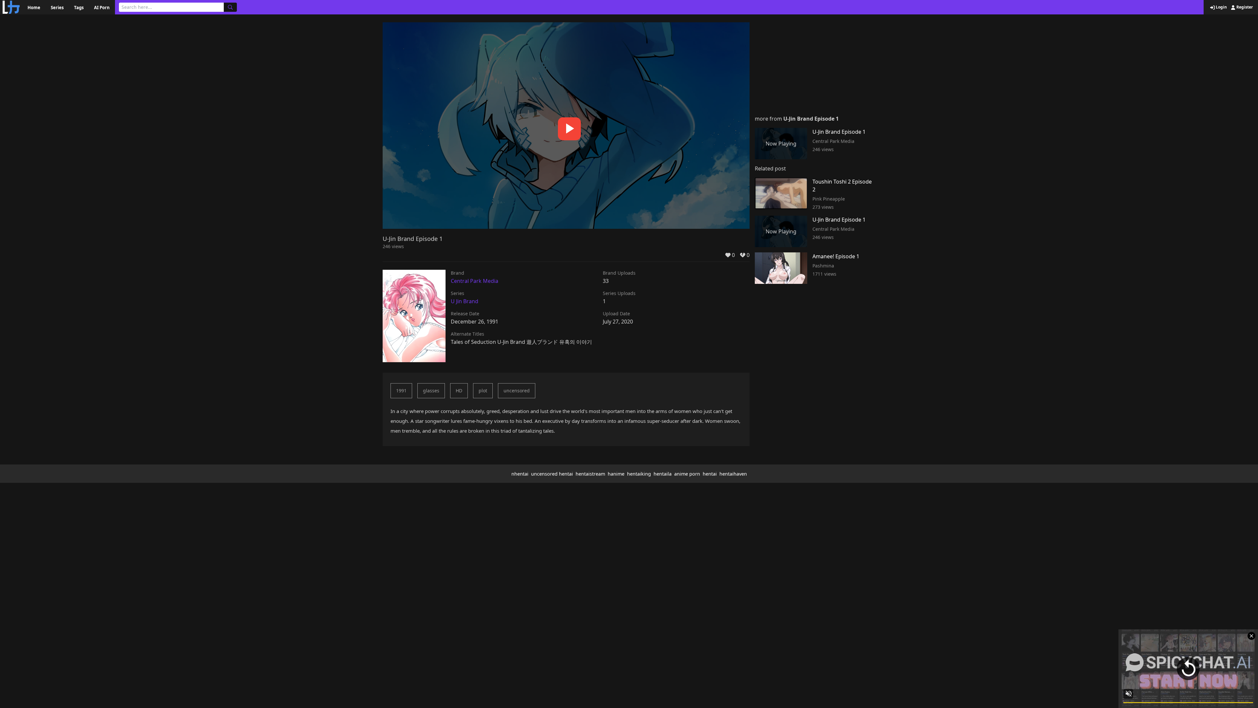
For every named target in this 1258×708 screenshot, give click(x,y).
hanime (616, 474)
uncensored (517, 390)
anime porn (687, 474)
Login (1221, 7)
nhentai (519, 474)
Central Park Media (474, 281)
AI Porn (102, 7)
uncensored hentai (552, 474)
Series (57, 7)
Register (1244, 7)
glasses (431, 390)
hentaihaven (733, 474)
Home (34, 7)
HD (459, 390)
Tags (79, 7)
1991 (401, 390)
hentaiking (639, 474)
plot (483, 390)
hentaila (663, 474)
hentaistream (590, 474)
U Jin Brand (464, 301)
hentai (710, 474)
